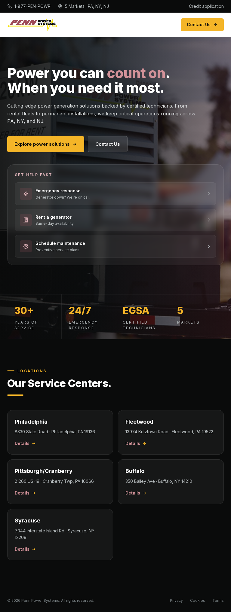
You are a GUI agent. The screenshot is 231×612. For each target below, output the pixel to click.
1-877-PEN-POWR (32, 6)
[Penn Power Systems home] (32, 24)
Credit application (206, 6)
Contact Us (199, 24)
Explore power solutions (42, 144)
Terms (218, 600)
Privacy (176, 600)
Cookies (197, 600)
